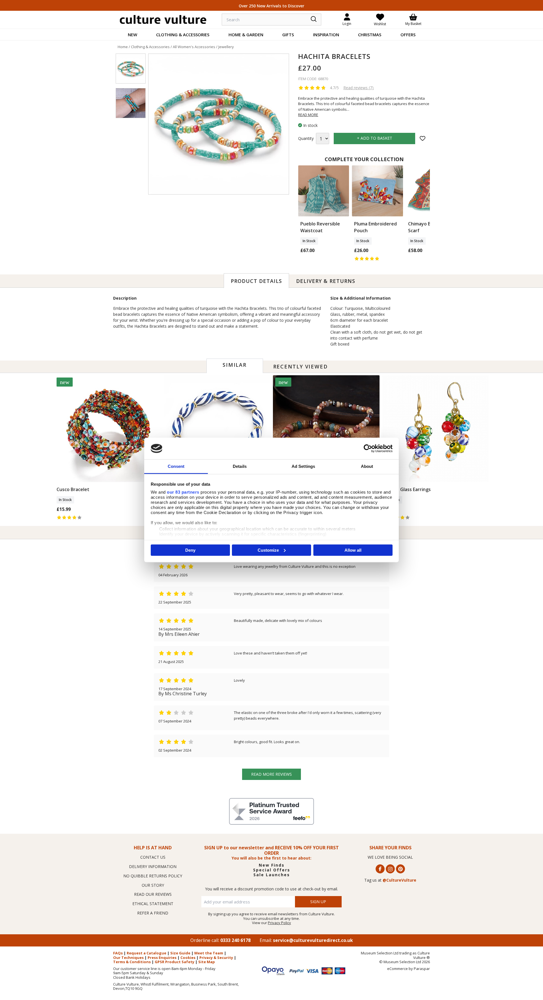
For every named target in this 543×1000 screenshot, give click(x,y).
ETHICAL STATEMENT (152, 903)
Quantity (306, 138)
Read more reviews (271, 774)
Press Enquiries (162, 957)
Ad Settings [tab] (303, 466)
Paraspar (422, 968)
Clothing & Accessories (182, 34)
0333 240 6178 (235, 940)
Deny (190, 549)
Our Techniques (128, 957)
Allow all (352, 549)
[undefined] (218, 124)
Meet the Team (208, 953)
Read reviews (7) (358, 87)
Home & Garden (246, 34)
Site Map (206, 961)
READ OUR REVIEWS (153, 894)
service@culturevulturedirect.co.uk (313, 940)
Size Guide (180, 953)
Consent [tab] (176, 466)
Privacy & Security (216, 957)
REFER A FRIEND (152, 913)
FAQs (118, 953)
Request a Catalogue (146, 953)
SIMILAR (235, 364)
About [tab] (367, 466)
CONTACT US (152, 857)
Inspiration (326, 34)
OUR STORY (153, 885)
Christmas (369, 34)
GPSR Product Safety (174, 961)
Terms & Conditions (132, 961)
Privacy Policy (279, 922)
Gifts (288, 34)
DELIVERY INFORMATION (152, 866)
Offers (407, 34)
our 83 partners (183, 492)
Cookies (187, 957)
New (132, 34)
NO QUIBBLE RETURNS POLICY (152, 876)
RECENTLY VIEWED (300, 366)
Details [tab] (240, 466)
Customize (268, 549)
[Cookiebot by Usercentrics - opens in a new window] (368, 448)
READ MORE (308, 114)
